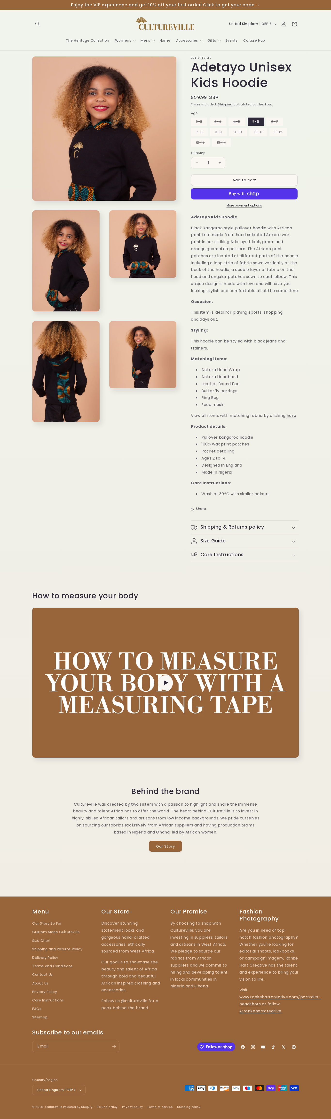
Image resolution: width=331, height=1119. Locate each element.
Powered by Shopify (78, 1107)
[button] (37, 24)
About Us (40, 983)
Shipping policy (188, 1107)
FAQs (36, 1008)
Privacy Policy (44, 991)
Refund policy (107, 1107)
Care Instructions (48, 1000)
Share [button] (201, 508)
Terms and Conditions (52, 966)
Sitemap (39, 1017)
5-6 (255, 121)
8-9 (221, 132)
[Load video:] (165, 683)
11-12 (280, 132)
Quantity (198, 153)
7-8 (202, 132)
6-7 (277, 122)
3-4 (220, 122)
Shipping (225, 104)
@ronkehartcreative (260, 1011)
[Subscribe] (114, 1046)
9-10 (240, 132)
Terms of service (160, 1107)
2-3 (201, 122)
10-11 (260, 132)
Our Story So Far (47, 923)
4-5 (239, 122)
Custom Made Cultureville (56, 931)
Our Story (165, 846)
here (291, 415)
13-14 (224, 143)
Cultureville (53, 1107)
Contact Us (42, 974)
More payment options (244, 205)
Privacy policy (132, 1107)
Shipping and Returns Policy (57, 949)
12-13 (203, 143)
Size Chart (41, 940)
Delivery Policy (45, 957)
